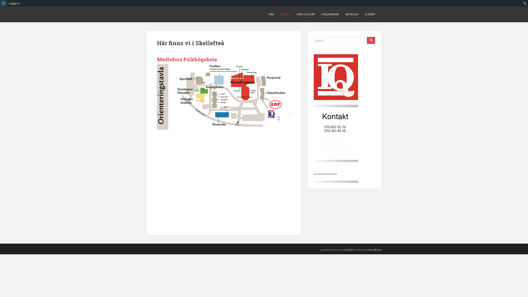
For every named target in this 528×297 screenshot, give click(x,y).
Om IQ (284, 14)
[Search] (371, 40)
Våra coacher (305, 14)
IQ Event (370, 14)
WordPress (375, 250)
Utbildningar (330, 14)
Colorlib (348, 250)
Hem (271, 14)
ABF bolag (352, 14)
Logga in (14, 3)
